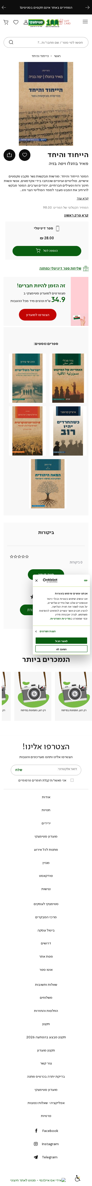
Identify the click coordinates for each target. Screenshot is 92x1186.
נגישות (46, 889)
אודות (46, 797)
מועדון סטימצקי (45, 836)
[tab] (46, 533)
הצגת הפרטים (47, 631)
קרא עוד (82, 198)
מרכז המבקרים (46, 917)
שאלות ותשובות (46, 984)
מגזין (46, 862)
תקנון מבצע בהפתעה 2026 (46, 1037)
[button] (26, 22)
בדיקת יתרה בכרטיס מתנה (46, 1076)
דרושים (46, 943)
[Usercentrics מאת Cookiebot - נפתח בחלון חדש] (55, 580)
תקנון (46, 1024)
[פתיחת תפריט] (85, 23)
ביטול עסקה (46, 930)
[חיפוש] (11, 42)
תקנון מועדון (46, 1050)
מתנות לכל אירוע (46, 849)
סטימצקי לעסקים (46, 903)
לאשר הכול (61, 641)
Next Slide (70, 103)
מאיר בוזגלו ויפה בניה (68, 163)
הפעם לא (61, 649)
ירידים (46, 823)
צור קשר (46, 1063)
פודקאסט (46, 875)
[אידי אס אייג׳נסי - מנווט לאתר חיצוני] (38, 1180)
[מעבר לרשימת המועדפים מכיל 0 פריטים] (16, 22)
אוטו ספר (46, 969)
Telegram (49, 1157)
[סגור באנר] (36, 580)
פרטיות (46, 1115)
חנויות (46, 810)
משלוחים (46, 997)
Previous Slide (21, 103)
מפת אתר (46, 956)
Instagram (50, 1144)
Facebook (50, 1130)
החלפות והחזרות (46, 1010)
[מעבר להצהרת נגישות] (78, 1180)
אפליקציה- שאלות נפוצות (46, 1102)
